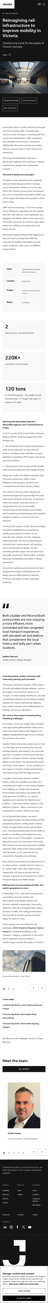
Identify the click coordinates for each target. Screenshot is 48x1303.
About (35, 1190)
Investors (21, 1215)
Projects (5, 1203)
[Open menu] (39, 4)
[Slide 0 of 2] (4, 988)
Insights (20, 1194)
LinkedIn (5, 1227)
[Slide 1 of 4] (9, 1153)
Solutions (6, 1194)
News (19, 1190)
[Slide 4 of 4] (23, 1153)
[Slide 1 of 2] (9, 988)
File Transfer (37, 1205)
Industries (6, 1190)
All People (24, 1069)
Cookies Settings (24, 1291)
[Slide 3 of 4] (18, 1153)
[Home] (7, 4)
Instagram (11, 1227)
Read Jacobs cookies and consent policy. (24, 1284)
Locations (36, 1194)
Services (5, 1199)
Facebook (17, 1227)
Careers (35, 1215)
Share (5, 55)
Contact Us (6, 1215)
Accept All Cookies (24, 1298)
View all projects (11, 13)
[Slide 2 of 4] (13, 1153)
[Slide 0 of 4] (4, 1153)
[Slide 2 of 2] (13, 988)
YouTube (29, 1227)
